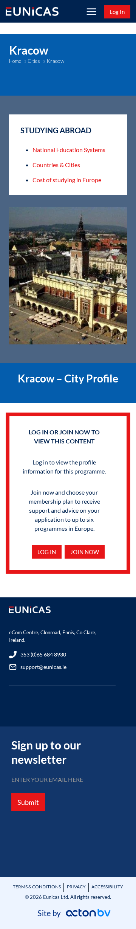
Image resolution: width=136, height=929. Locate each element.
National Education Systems (68, 149)
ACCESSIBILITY (107, 886)
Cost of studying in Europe (66, 179)
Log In (117, 11)
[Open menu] (91, 11)
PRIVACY (76, 886)
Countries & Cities (56, 164)
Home (15, 61)
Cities (34, 61)
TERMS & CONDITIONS (37, 886)
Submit (28, 802)
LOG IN (46, 551)
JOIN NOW (84, 551)
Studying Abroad (55, 130)
